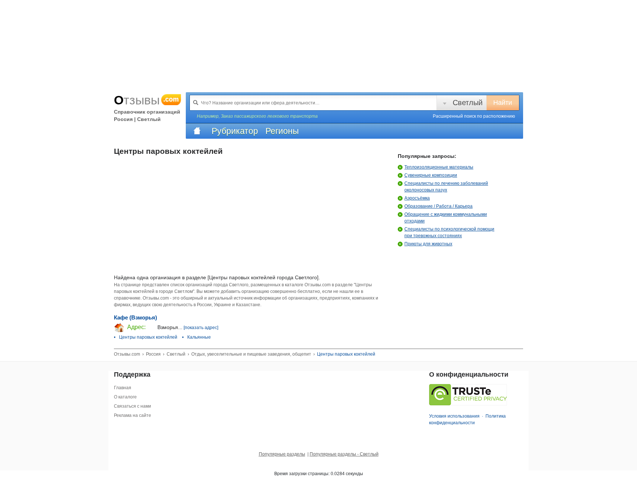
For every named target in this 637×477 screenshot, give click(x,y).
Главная (122, 387)
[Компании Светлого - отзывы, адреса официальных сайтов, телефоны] (197, 131)
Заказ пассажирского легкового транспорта (269, 116)
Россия (153, 354)
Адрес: (136, 327)
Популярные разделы (282, 454)
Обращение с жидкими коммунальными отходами (445, 218)
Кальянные (199, 337)
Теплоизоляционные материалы (438, 167)
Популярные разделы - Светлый (344, 454)
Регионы (282, 131)
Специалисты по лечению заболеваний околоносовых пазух (446, 187)
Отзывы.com (127, 354)
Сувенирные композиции (430, 175)
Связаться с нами (132, 406)
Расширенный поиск (474, 116)
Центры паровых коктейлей (148, 337)
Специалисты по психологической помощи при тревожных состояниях (449, 232)
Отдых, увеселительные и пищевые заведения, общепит (251, 354)
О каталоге (125, 397)
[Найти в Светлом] (196, 103)
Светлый (468, 102)
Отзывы (146, 100)
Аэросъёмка (417, 198)
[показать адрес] (201, 327)
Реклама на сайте (132, 415)
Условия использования (454, 416)
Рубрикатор (235, 131)
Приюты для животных (428, 243)
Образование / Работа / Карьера (438, 206)
